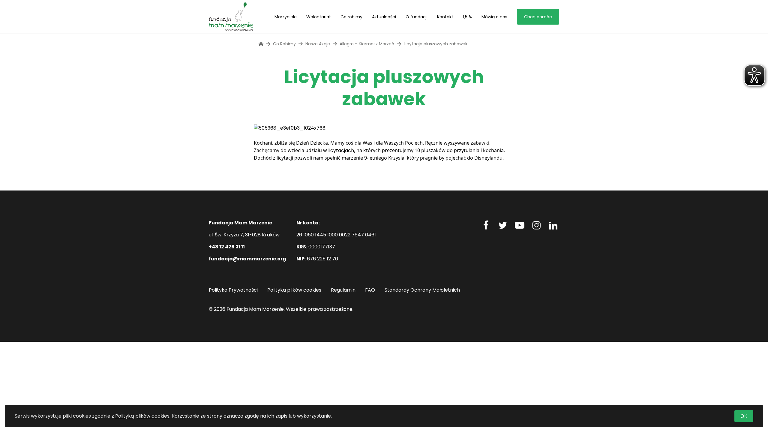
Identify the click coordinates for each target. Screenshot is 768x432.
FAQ (370, 289)
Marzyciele (285, 17)
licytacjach (341, 150)
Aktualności (384, 17)
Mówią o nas (494, 17)
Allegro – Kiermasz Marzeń (367, 44)
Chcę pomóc (538, 17)
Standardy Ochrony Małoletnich (422, 289)
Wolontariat (318, 17)
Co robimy (351, 17)
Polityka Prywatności (233, 289)
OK (743, 416)
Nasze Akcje (317, 44)
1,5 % (467, 17)
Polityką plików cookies (142, 415)
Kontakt (445, 17)
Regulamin (343, 289)
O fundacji (417, 17)
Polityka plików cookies (294, 289)
